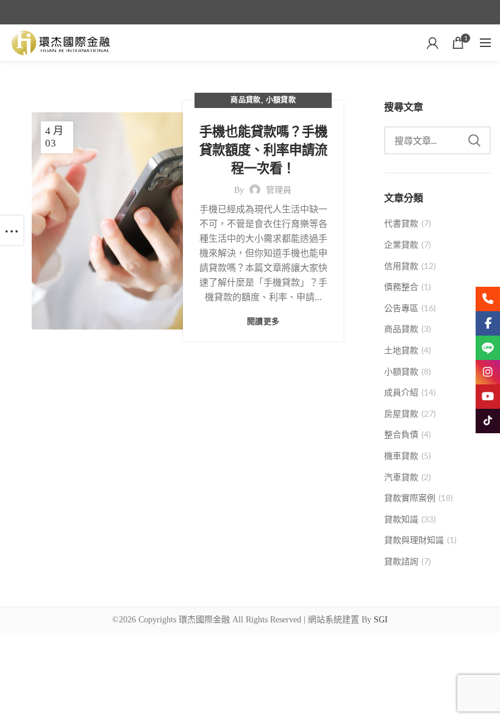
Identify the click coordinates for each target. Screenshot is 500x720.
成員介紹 (401, 392)
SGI (381, 619)
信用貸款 (401, 266)
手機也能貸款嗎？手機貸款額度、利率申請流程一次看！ (263, 150)
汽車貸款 (401, 477)
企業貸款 (401, 244)
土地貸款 (401, 350)
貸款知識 (401, 519)
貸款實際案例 (409, 497)
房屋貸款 (401, 413)
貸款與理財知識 (414, 540)
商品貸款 (245, 100)
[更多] (11, 230)
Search (474, 140)
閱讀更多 (263, 321)
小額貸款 (281, 100)
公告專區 (401, 308)
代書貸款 (401, 223)
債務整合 (401, 286)
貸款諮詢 (401, 561)
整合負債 (401, 434)
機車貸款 (401, 455)
